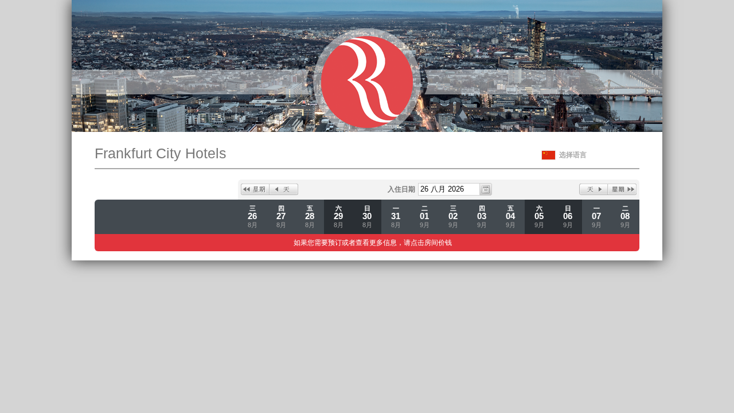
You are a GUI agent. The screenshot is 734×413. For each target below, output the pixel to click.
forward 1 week (622, 189)
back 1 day (284, 189)
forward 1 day (593, 189)
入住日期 (401, 189)
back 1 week (255, 189)
